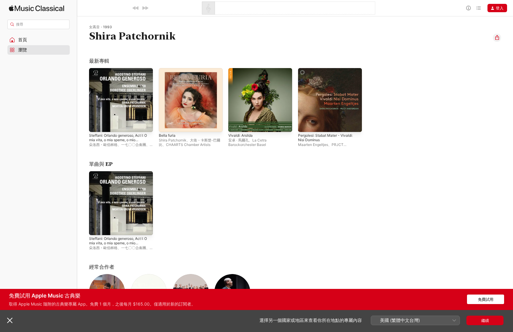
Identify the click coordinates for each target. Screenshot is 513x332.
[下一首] (145, 8)
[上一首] (135, 8)
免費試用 (485, 299)
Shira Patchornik (172, 140)
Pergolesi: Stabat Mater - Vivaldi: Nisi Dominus (328, 73)
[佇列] (478, 8)
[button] (38, 39)
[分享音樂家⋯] (497, 38)
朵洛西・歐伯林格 (103, 144)
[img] (36, 8)
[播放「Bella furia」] (166, 124)
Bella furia (168, 70)
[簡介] (468, 8)
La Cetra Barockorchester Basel (247, 142)
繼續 (485, 320)
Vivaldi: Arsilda (241, 70)
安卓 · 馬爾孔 (238, 140)
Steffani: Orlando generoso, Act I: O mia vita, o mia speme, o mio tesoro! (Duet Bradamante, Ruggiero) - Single (120, 77)
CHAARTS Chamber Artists (188, 144)
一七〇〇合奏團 (133, 144)
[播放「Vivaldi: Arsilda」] (235, 124)
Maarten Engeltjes (313, 144)
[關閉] (9, 320)
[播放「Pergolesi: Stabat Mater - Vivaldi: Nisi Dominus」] (305, 124)
